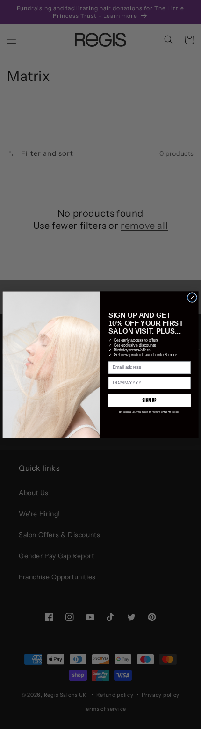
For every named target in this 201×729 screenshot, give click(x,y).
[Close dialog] (192, 297)
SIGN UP (149, 400)
